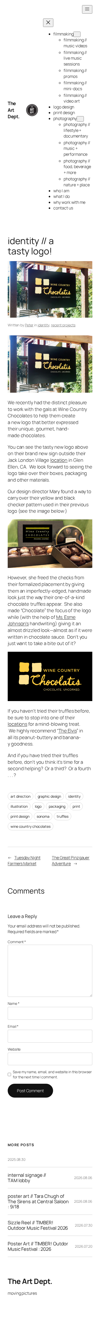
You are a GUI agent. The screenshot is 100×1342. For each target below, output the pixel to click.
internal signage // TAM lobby (27, 1177)
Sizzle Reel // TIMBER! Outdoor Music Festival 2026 (38, 1225)
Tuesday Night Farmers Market (24, 860)
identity (43, 325)
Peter (29, 325)
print (76, 806)
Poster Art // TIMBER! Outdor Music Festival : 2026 (38, 1246)
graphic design (49, 796)
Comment (17, 941)
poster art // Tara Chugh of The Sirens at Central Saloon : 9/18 (38, 1201)
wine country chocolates (31, 826)
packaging (57, 806)
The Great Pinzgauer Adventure (70, 860)
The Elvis (67, 731)
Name (13, 1003)
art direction (21, 796)
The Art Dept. (14, 110)
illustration (19, 806)
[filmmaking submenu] (77, 34)
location (58, 460)
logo (38, 806)
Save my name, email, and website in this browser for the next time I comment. (52, 1074)
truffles (62, 816)
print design (20, 816)
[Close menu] (48, 23)
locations (17, 724)
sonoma (43, 816)
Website (14, 1049)
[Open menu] (87, 9)
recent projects (63, 325)
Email (13, 1026)
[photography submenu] (80, 119)
